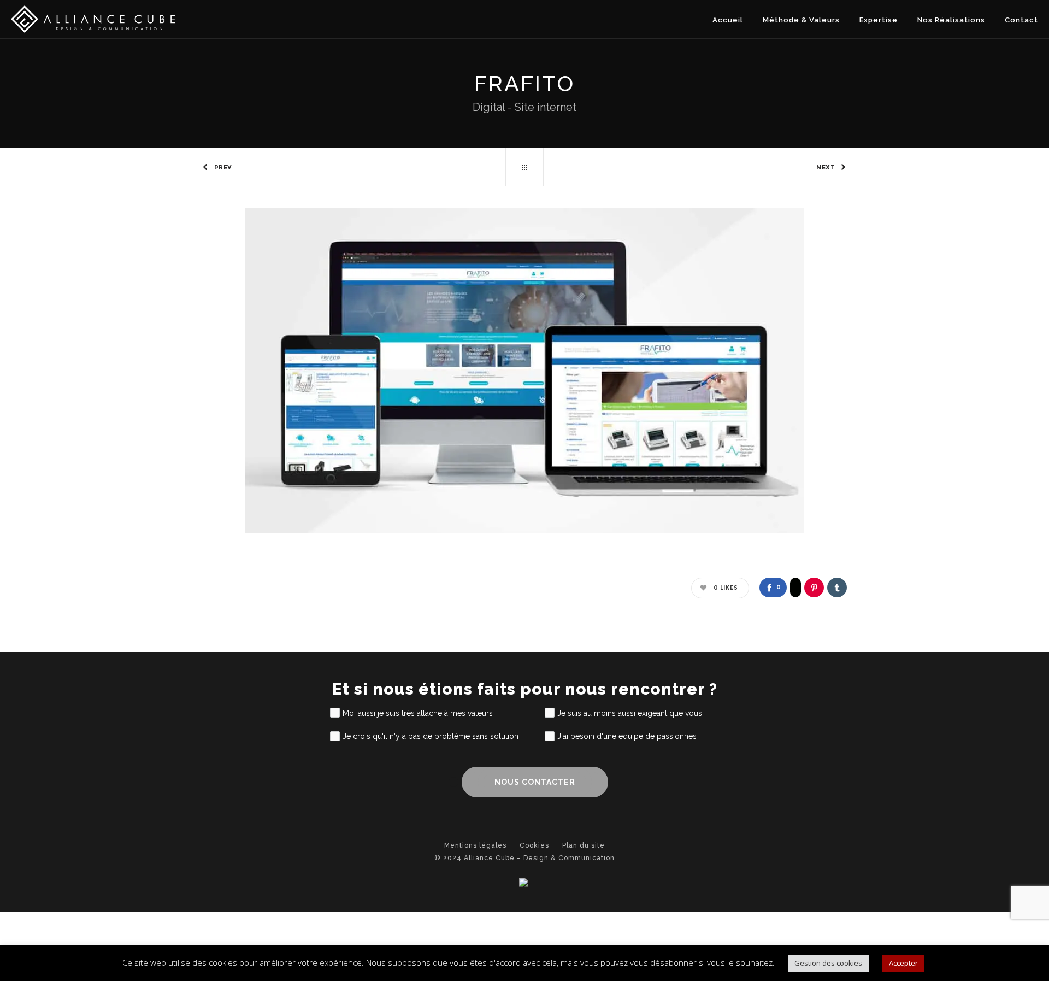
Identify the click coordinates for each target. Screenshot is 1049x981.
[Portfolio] (524, 167)
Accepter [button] (903, 963)
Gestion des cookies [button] (828, 963)
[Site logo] (93, 19)
